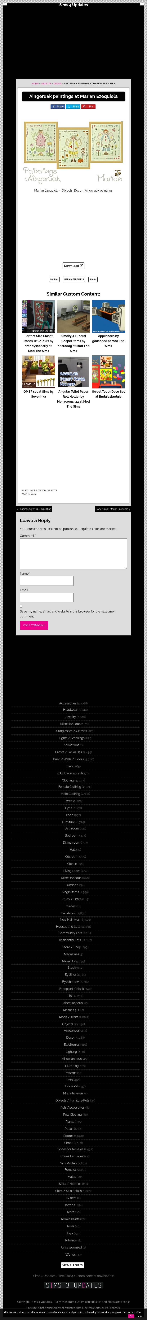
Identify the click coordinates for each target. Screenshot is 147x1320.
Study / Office (72, 899)
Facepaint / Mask (71, 989)
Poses (69, 1129)
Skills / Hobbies (70, 1184)
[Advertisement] (73, 42)
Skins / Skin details (68, 1191)
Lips (70, 996)
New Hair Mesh (70, 919)
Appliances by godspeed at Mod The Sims (108, 341)
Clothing (68, 780)
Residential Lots (70, 940)
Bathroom (72, 828)
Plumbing (72, 1066)
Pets (70, 1080)
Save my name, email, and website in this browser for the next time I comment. (67, 614)
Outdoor (72, 885)
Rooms (68, 1136)
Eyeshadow (70, 982)
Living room (71, 871)
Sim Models (68, 1163)
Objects (46, 83)
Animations (71, 745)
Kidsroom (71, 857)
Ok (131, 1316)
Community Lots (70, 933)
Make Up (68, 961)
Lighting (71, 1052)
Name (25, 573)
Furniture (68, 822)
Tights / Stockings (72, 738)
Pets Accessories (72, 1107)
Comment (28, 536)
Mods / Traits (68, 1017)
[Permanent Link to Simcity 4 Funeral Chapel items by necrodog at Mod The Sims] (73, 331)
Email (24, 590)
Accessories (67, 703)
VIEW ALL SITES (72, 1265)
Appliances (72, 1030)
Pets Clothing (72, 1114)
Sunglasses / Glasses (71, 731)
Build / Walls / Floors (68, 759)
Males (72, 1177)
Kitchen (72, 864)
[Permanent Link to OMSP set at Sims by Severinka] (38, 386)
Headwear (70, 710)
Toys (69, 1233)
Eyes (68, 808)
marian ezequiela (74, 279)
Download (72, 266)
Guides (71, 906)
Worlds (70, 1254)
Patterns (70, 1073)
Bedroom (71, 835)
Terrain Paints (70, 1219)
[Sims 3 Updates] (73, 1285)
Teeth (70, 1212)
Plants (69, 1121)
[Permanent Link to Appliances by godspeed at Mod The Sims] (108, 331)
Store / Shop (71, 947)
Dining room (71, 842)
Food (70, 815)
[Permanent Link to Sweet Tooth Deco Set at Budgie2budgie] (108, 386)
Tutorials (71, 1240)
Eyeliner (70, 974)
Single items (70, 892)
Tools (70, 1226)
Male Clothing (70, 794)
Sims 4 (93, 279)
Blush (72, 967)
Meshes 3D (71, 1010)
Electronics (72, 1044)
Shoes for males (71, 1156)
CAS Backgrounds (70, 773)
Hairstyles (68, 913)
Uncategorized (71, 1247)
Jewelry (70, 717)
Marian (54, 279)
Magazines (71, 954)
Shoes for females (70, 1149)
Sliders (71, 1198)
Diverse (70, 801)
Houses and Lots (68, 926)
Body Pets (72, 1086)
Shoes (68, 1143)
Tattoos (70, 1205)
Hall (72, 849)
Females (71, 1169)
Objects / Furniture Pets (72, 1100)
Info (140, 1316)
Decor (57, 83)
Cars (69, 766)
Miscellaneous (70, 724)
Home (35, 83)
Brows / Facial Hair (68, 752)
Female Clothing (69, 787)
